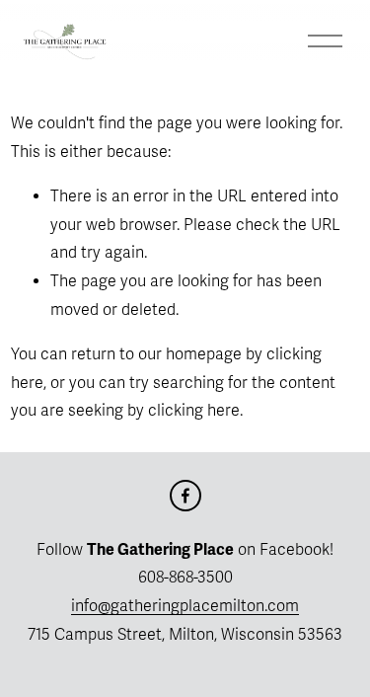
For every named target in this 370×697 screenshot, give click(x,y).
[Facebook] (185, 495)
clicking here (194, 411)
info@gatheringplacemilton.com (185, 606)
